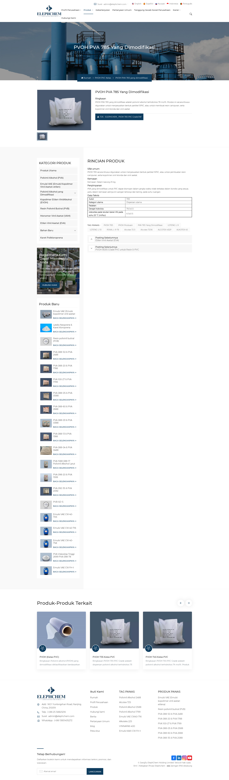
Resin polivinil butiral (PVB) (63, 339)
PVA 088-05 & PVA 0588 (62, 394)
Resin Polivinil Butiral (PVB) (54, 208)
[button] (180, 603)
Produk (88, 10)
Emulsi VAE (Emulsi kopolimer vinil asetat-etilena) (64, 312)
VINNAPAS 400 (127, 726)
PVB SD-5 (58, 502)
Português (187, 4)
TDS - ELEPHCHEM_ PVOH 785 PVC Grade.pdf (120, 117)
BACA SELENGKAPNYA (64, 318)
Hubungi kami (68, 18)
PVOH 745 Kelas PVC (157, 657)
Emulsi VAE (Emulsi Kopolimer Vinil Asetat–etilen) (56, 185)
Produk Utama (48, 170)
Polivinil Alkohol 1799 (129, 712)
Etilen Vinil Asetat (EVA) (52, 223)
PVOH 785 (108, 225)
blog (92, 726)
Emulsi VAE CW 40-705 (63, 515)
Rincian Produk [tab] (106, 161)
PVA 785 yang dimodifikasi (150, 225)
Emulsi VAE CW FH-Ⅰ (63, 567)
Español (149, 4)
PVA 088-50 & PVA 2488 (62, 353)
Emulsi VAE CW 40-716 (64, 528)
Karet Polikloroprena (51, 237)
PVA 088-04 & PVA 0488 (62, 448)
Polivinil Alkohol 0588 (130, 707)
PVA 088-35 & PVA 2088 (170, 738)
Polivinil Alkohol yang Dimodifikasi (51, 193)
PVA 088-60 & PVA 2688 (62, 407)
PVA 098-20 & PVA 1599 (62, 475)
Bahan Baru (46, 230)
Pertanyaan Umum (122, 10)
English (138, 4)
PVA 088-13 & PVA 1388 (62, 435)
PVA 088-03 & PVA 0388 (62, 421)
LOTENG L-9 (173, 225)
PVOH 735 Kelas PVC (104, 657)
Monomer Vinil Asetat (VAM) (55, 216)
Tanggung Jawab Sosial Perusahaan (152, 10)
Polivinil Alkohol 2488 (130, 697)
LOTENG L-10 (96, 230)
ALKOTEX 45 (182, 230)
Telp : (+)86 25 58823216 (54, 712)
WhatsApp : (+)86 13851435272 (57, 720)
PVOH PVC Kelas (103, 78)
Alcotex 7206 (147, 230)
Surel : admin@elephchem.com (112, 4)
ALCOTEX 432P (164, 230)
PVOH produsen (125, 225)
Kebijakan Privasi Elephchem (152, 766)
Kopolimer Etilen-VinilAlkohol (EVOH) (56, 201)
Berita (93, 716)
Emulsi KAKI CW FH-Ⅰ (130, 731)
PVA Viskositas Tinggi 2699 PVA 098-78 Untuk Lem (63, 555)
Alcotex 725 (125, 702)
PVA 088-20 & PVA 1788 (62, 367)
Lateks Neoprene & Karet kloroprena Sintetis (62, 326)
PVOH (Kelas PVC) (49, 657)
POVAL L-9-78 (113, 230)
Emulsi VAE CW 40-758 (63, 541)
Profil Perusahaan (70, 10)
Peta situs (95, 731)
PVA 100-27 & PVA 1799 (62, 380)
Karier (176, 10)
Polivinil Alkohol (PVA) (51, 178)
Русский (161, 4)
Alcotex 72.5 (129, 230)
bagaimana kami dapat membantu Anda (54, 258)
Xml (135, 766)
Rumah (87, 78)
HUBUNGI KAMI (49, 285)
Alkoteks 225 (125, 721)
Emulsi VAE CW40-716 (130, 716)
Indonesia (173, 4)
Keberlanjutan (103, 10)
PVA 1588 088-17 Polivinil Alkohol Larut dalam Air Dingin (64, 462)
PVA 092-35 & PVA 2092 (62, 489)
